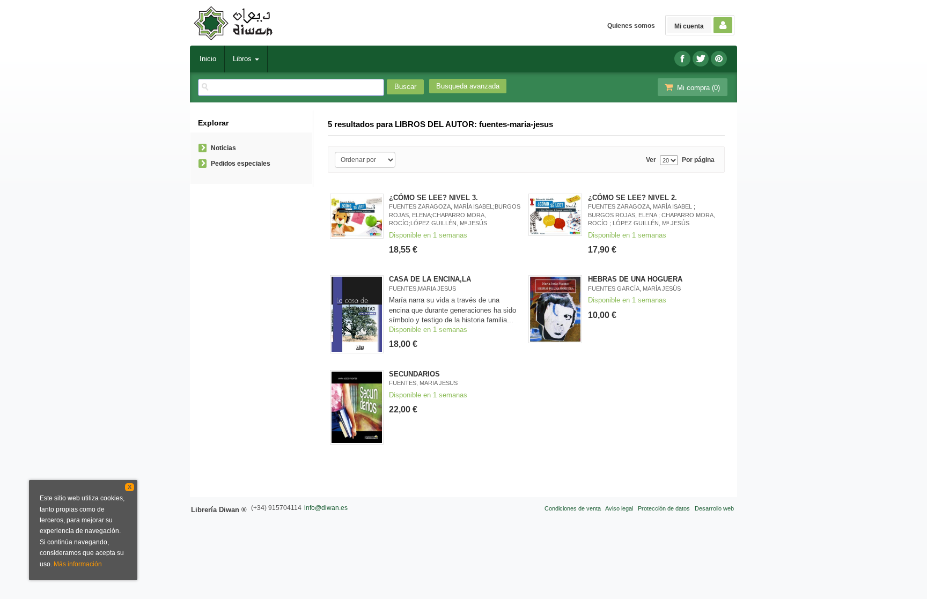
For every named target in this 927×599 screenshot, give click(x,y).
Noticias (223, 148)
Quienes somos (631, 25)
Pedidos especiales (240, 163)
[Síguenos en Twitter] (701, 58)
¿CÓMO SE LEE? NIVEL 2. (632, 198)
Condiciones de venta (573, 508)
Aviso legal (619, 508)
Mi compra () (697, 88)
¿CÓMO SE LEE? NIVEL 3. (433, 198)
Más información (78, 564)
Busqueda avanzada (467, 86)
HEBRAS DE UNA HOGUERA (635, 279)
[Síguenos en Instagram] (719, 58)
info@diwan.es (326, 508)
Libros (243, 59)
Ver (651, 160)
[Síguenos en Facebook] (682, 58)
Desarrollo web (714, 508)
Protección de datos (664, 508)
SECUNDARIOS (414, 374)
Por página (698, 160)
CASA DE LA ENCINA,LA (430, 279)
